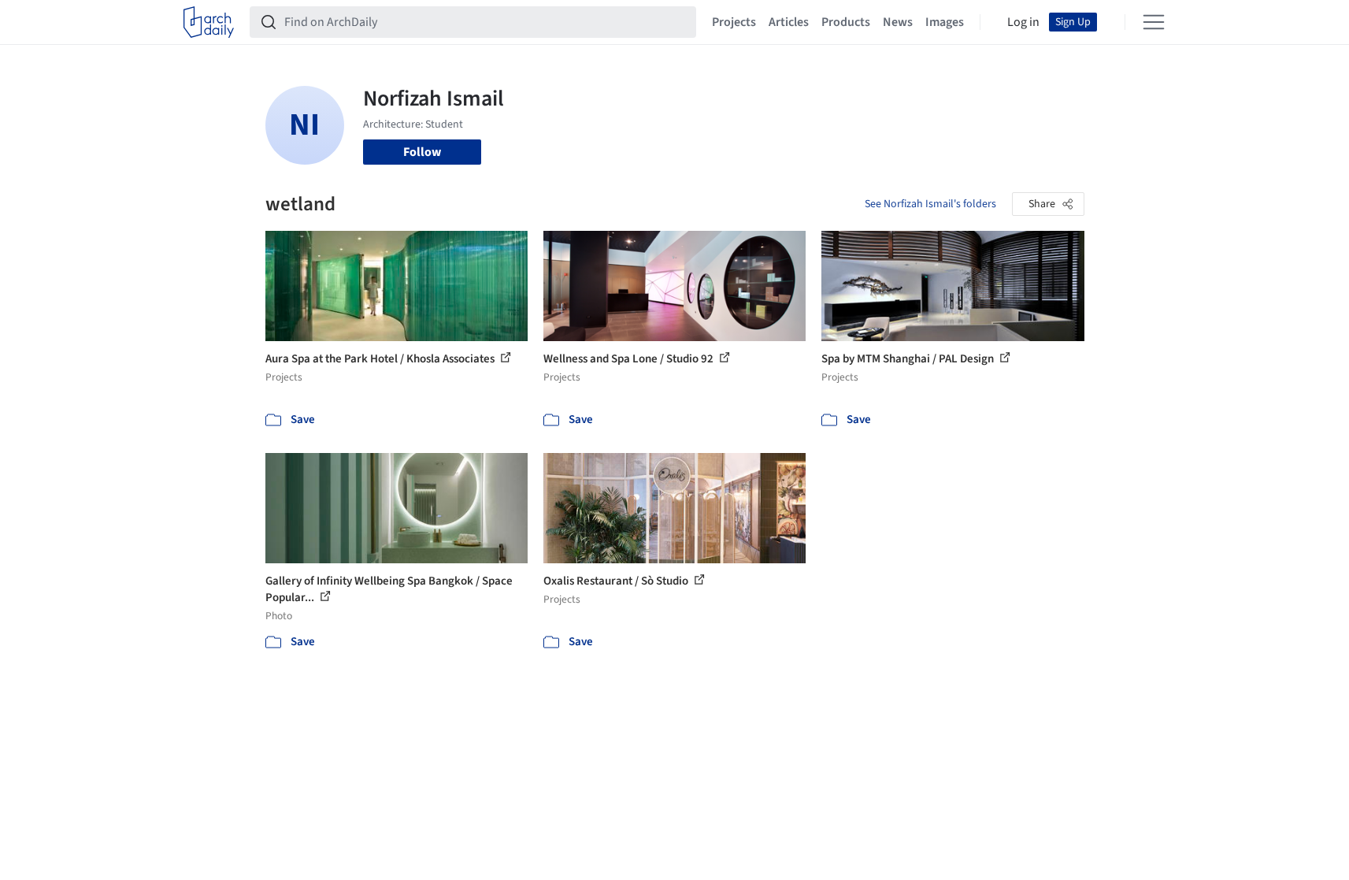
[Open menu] (1153, 22)
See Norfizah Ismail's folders (930, 204)
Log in (1023, 22)
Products (845, 22)
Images (944, 22)
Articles (789, 22)
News (898, 22)
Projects (734, 22)
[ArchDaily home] (208, 22)
